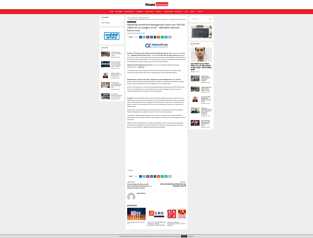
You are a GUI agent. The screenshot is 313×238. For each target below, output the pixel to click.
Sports (158, 11)
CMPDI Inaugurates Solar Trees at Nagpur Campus (116, 53)
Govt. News (118, 11)
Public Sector (128, 11)
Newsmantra (131, 33)
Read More (191, 236)
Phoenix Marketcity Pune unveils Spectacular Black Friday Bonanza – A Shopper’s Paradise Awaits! (139, 186)
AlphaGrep (130, 170)
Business (139, 11)
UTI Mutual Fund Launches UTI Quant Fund (136, 223)
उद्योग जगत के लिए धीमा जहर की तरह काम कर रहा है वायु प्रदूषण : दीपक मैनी (173, 185)
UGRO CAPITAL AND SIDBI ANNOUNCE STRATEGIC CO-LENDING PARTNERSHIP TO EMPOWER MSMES (156, 223)
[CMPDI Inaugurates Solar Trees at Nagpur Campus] (105, 54)
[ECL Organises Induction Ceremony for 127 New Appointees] (105, 96)
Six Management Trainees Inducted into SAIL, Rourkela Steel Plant (116, 85)
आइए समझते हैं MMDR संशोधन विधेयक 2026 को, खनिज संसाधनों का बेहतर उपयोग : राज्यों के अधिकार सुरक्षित (201, 66)
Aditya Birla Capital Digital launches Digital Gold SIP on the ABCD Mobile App (176, 223)
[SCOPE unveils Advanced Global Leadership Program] (195, 78)
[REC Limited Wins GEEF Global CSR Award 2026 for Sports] (195, 123)
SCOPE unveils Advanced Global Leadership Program (205, 78)
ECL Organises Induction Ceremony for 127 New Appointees (116, 95)
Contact (200, 11)
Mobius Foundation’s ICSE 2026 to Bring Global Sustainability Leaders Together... (116, 64)
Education (178, 11)
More (192, 11)
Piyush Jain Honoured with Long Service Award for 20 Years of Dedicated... (206, 111)
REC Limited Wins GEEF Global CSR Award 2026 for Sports (205, 123)
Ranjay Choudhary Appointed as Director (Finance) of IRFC (116, 74)
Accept (184, 236)
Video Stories (168, 11)
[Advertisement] (156, 147)
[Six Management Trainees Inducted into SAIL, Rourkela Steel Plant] (105, 85)
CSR (186, 11)
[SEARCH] (210, 19)
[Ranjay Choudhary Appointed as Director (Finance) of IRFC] (105, 75)
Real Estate (149, 11)
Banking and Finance (132, 21)
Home (111, 11)
